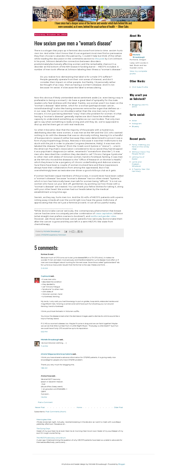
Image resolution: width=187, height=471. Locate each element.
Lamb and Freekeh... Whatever (137, 164)
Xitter (134, 120)
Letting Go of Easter (138, 158)
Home (79, 407)
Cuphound (45, 276)
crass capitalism (104, 213)
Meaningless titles (44, 419)
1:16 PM (44, 397)
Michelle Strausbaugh (50, 339)
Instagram (137, 123)
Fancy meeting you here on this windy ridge (141, 147)
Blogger (121, 464)
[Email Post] (65, 231)
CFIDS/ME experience (49, 235)
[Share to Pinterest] (81, 231)
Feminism (62, 235)
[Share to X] (76, 231)
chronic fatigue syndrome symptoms (56, 354)
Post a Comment (45, 402)
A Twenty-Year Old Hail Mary (141, 170)
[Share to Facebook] (78, 231)
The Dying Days (43, 428)
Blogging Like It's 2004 (140, 106)
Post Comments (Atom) (56, 411)
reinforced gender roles (103, 216)
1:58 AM (44, 368)
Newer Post (40, 407)
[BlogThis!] (73, 231)
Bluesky (135, 126)
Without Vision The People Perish (141, 153)
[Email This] (70, 231)
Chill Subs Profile (140, 87)
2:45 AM (44, 268)
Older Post (118, 407)
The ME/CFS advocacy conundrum (51, 438)
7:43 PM (44, 346)
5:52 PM (44, 332)
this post (99, 58)
